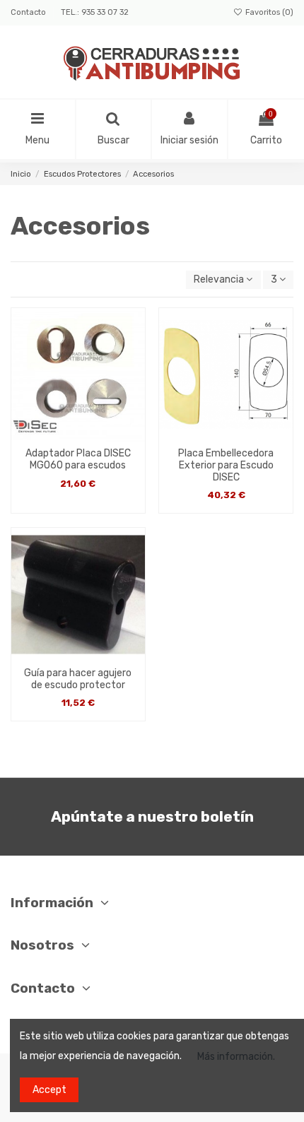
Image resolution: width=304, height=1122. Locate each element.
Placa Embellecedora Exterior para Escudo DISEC (226, 465)
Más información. (236, 1057)
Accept (49, 1090)
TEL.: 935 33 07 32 (95, 12)
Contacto (29, 12)
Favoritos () (268, 12)
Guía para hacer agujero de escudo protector (77, 679)
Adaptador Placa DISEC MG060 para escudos (78, 459)
